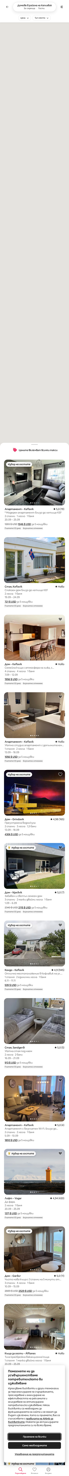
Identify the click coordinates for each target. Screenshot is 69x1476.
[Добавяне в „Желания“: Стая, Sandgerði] (60, 1002)
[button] (24, 524)
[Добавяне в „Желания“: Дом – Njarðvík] (60, 847)
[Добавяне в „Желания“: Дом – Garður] (60, 1230)
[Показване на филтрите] (61, 7)
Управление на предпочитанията (34, 1454)
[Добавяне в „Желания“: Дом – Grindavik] (60, 774)
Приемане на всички (34, 1436)
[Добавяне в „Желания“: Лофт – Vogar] (60, 1153)
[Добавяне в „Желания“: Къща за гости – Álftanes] (60, 1308)
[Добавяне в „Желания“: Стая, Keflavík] (60, 541)
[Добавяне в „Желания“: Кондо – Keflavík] (60, 925)
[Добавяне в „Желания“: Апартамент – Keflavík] (60, 464)
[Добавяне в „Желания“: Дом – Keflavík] (60, 619)
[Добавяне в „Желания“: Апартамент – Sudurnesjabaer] (60, 1463)
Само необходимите (34, 1445)
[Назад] (7, 7)
